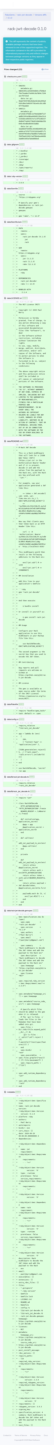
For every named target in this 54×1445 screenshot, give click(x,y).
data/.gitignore (13, 144)
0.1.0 (10, 18)
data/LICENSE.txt (14, 298)
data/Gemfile (12, 188)
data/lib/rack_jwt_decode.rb (18, 791)
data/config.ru (12, 719)
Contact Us (7, 1435)
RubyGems (10, 14)
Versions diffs (40, 14)
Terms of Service (21, 1435)
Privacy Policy (35, 1435)
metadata (11, 1092)
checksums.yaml (14, 76)
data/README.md (14, 441)
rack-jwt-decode (24, 14)
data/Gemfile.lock (14, 222)
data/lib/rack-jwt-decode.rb (18, 776)
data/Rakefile (12, 704)
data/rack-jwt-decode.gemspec (19, 910)
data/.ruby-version (14, 176)
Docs (46, 1435)
